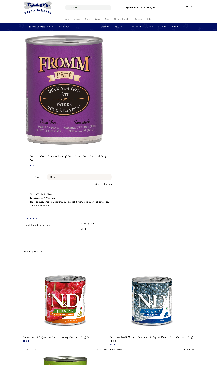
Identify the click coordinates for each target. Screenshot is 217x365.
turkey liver (44, 205)
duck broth (76, 202)
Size (37, 177)
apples (39, 202)
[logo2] (38, 2)
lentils (87, 202)
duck (66, 202)
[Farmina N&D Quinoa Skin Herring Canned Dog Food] (65, 294)
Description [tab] (32, 218)
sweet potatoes (100, 202)
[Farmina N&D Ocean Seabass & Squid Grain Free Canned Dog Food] (152, 294)
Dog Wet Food (48, 198)
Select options (30, 349)
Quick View (103, 349)
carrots (58, 202)
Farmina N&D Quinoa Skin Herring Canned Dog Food (58, 337)
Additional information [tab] (37, 225)
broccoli (48, 202)
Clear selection (103, 184)
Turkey (33, 205)
